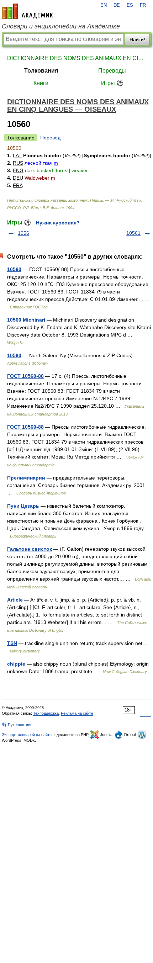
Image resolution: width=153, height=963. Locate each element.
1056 (23, 233)
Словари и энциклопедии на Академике (61, 26)
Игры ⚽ (112, 83)
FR (143, 5)
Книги (40, 83)
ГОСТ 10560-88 (25, 376)
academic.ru (27, 11)
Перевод (50, 138)
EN (103, 5)
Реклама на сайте (77, 713)
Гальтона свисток (29, 549)
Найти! (137, 39)
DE (117, 5)
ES (130, 5)
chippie (16, 664)
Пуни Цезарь (23, 506)
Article (15, 600)
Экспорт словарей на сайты (27, 734)
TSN (12, 643)
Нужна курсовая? (58, 223)
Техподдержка (46, 713)
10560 (14, 269)
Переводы (112, 71)
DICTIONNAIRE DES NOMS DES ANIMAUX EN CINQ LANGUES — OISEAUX (76, 58)
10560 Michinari (26, 320)
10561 (133, 233)
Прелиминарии (26, 478)
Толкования (41, 71)
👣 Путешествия (17, 725)
